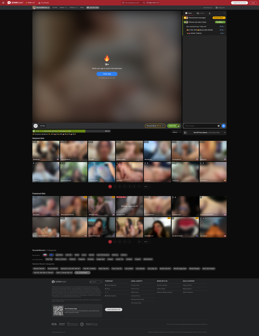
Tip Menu (219, 22)
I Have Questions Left (113, 309)
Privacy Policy (135, 285)
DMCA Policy (135, 292)
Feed (82, 7)
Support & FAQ (187, 285)
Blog (108, 288)
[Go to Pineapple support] (82, 324)
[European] (51, 255)
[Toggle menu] (3, 2)
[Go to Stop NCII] (92, 324)
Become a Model (162, 285)
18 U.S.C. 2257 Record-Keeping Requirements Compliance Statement (187, 324)
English (94, 281)
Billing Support (187, 288)
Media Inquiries (111, 296)
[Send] (224, 126)
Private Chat (218, 18)
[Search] (144, 2)
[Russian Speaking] (45, 255)
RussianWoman (38, 250)
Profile (55, 7)
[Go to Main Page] (15, 2)
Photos (74, 7)
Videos (63, 7)
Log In (253, 3)
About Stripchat (111, 285)
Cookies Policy (135, 296)
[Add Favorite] (36, 126)
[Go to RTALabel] (54, 324)
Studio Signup (161, 288)
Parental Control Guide (137, 299)
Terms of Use (135, 288)
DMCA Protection (188, 292)
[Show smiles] (218, 126)
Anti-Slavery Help (136, 303)
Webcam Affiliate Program (164, 292)
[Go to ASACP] (62, 324)
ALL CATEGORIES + (82, 272)
